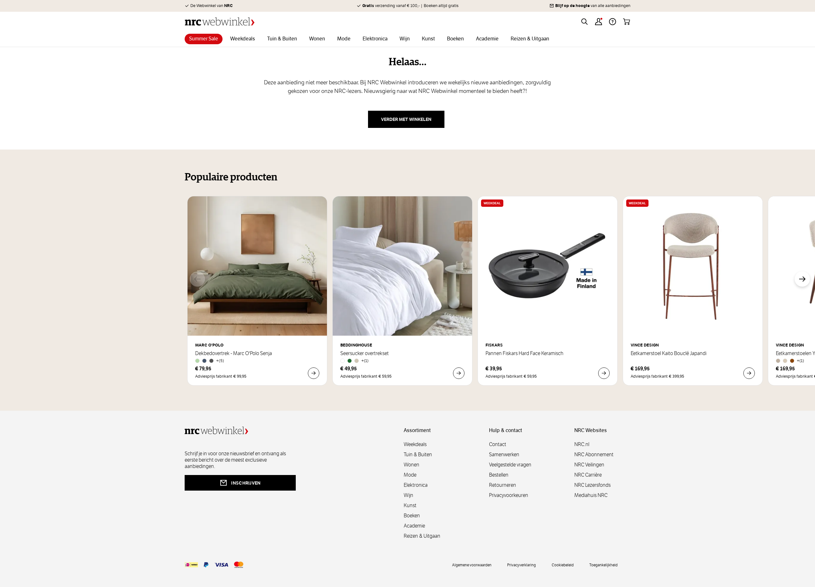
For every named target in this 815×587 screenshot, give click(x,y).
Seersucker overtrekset (364, 353)
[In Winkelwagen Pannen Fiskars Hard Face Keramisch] (604, 373)
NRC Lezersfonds (592, 485)
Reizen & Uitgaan (422, 536)
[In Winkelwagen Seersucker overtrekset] (458, 373)
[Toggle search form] (584, 21)
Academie (414, 525)
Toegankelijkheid (603, 564)
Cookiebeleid (563, 564)
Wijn (408, 495)
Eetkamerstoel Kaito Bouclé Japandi (668, 353)
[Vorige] (197, 279)
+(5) (220, 360)
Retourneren (502, 485)
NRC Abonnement (593, 454)
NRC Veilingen (589, 464)
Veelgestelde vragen (510, 464)
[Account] (598, 21)
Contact (497, 444)
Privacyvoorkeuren (508, 495)
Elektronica (416, 485)
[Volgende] (802, 279)
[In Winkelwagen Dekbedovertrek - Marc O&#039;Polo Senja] (313, 373)
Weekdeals (415, 444)
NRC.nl (581, 444)
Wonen (411, 464)
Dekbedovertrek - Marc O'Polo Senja (233, 353)
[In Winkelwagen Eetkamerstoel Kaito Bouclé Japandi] (749, 373)
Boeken (412, 515)
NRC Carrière (588, 475)
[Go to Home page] (220, 21)
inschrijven (245, 483)
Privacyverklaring (521, 564)
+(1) (365, 360)
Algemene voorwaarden (472, 564)
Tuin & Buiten (418, 454)
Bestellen (498, 475)
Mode (410, 475)
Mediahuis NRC (590, 495)
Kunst (410, 505)
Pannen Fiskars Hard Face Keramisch (524, 353)
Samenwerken (504, 454)
